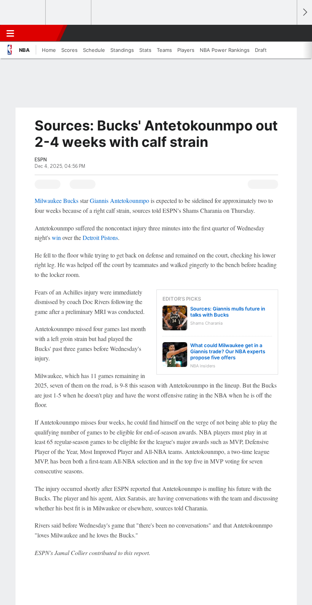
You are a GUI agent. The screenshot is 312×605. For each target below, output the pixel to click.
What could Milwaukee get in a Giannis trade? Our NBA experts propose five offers (227, 351)
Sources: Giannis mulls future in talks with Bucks (227, 312)
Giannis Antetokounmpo (119, 200)
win (56, 237)
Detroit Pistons (100, 237)
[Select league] (23, 12)
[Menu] (10, 33)
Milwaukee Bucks (56, 200)
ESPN (40, 33)
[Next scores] (304, 12)
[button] (287, 33)
